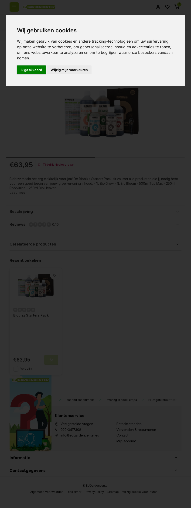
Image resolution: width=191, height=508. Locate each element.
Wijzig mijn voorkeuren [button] (69, 70)
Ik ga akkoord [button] (31, 70)
